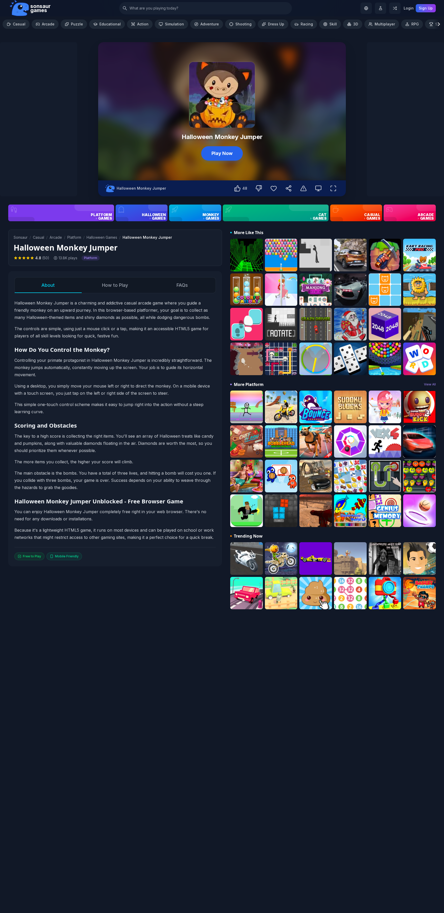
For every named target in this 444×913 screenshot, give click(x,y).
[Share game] (288, 188)
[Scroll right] (439, 24)
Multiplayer (385, 24)
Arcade (48, 24)
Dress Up (276, 24)
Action (143, 24)
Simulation (174, 24)
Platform (74, 237)
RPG (415, 24)
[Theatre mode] (318, 188)
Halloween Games (102, 237)
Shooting (243, 24)
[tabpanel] (115, 429)
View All (430, 384)
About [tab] (48, 285)
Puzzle (77, 24)
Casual (19, 24)
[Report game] (303, 188)
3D (355, 24)
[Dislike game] (258, 188)
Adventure (209, 24)
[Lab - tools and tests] (380, 8)
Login (409, 8)
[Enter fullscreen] (333, 188)
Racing (307, 24)
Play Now (222, 153)
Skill (333, 24)
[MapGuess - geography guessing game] (366, 8)
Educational (110, 24)
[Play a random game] (395, 8)
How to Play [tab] (115, 285)
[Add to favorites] (273, 188)
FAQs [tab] (182, 285)
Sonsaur (20, 237)
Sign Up (426, 8)
